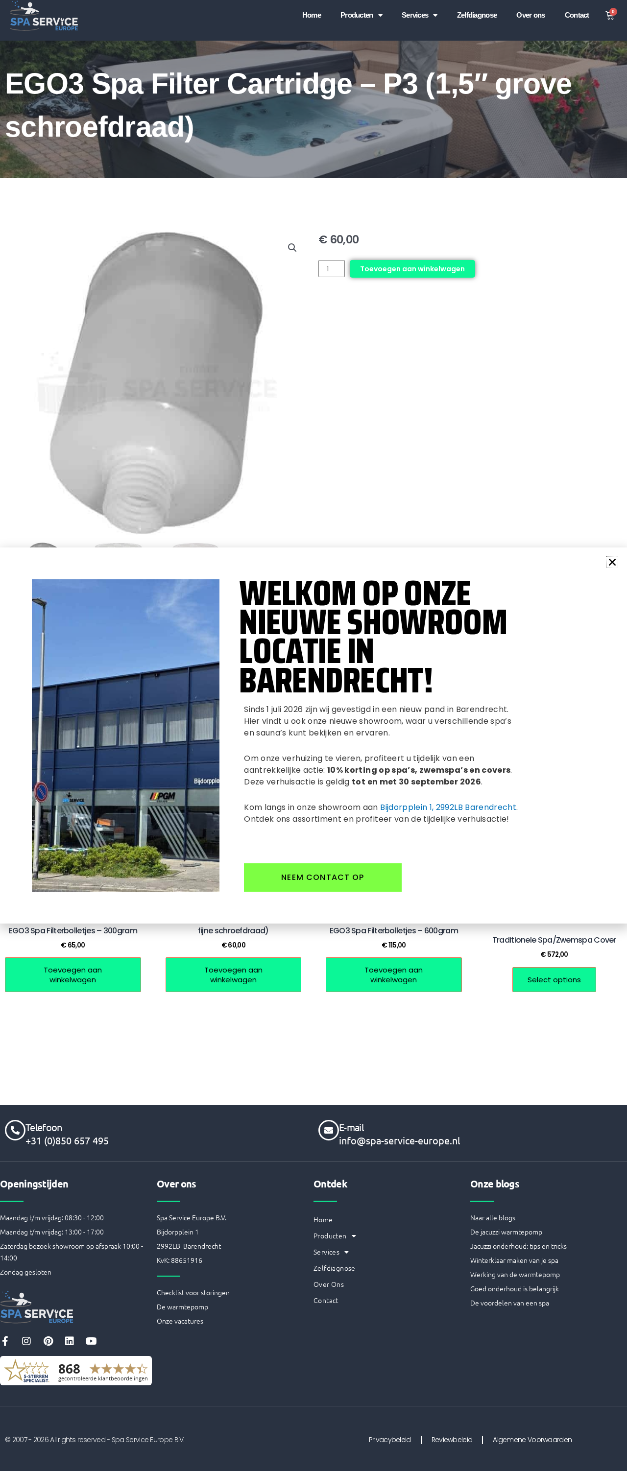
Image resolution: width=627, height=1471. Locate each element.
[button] (612, 562)
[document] (313, 735)
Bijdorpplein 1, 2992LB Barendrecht (448, 807)
